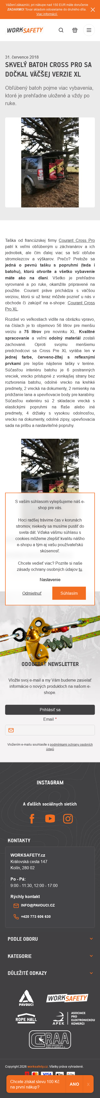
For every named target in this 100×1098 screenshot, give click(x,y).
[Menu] (89, 30)
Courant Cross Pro (77, 240)
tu (80, 569)
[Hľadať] (61, 30)
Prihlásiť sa (50, 709)
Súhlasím (69, 593)
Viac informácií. (47, 14)
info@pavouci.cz (38, 905)
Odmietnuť (32, 593)
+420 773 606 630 (36, 916)
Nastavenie (50, 579)
